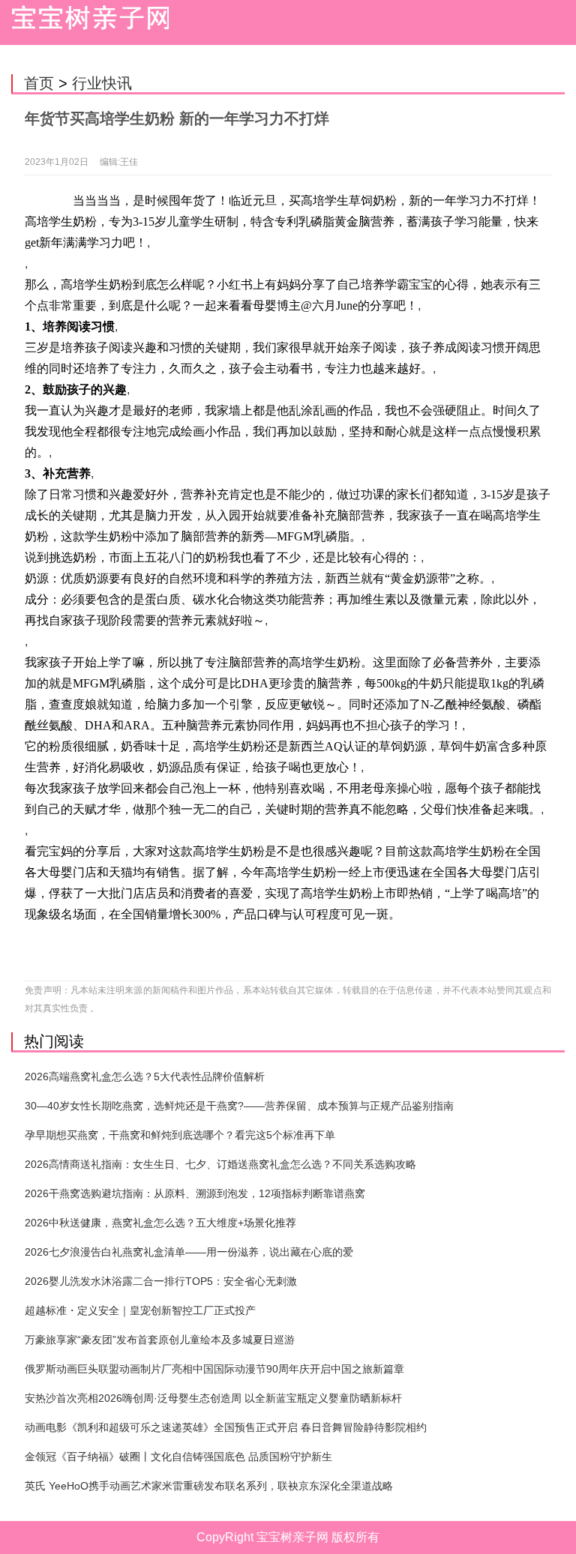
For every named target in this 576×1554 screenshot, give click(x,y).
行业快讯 (102, 83)
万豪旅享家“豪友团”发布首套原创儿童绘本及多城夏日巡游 (160, 1340)
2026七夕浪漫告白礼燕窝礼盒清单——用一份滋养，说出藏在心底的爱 (189, 1252)
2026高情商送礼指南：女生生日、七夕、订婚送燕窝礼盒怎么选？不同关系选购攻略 (220, 1164)
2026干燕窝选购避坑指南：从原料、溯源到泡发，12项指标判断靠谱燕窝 (195, 1193)
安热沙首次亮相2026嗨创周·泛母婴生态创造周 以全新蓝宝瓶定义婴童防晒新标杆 (213, 1398)
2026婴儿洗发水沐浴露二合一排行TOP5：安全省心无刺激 (161, 1281)
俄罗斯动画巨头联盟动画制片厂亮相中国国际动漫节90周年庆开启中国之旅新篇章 (214, 1369)
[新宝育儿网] (86, 22)
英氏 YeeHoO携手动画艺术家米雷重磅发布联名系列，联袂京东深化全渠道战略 (209, 1486)
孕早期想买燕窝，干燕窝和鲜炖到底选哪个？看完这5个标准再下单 (180, 1135)
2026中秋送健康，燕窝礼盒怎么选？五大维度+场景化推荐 (160, 1223)
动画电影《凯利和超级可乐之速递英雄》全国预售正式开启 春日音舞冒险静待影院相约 (226, 1427)
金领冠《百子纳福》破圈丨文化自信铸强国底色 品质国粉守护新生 (178, 1457)
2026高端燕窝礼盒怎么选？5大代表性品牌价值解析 (145, 1076)
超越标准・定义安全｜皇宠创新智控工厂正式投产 (140, 1310)
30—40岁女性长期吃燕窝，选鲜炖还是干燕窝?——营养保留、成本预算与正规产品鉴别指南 (239, 1106)
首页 (39, 83)
